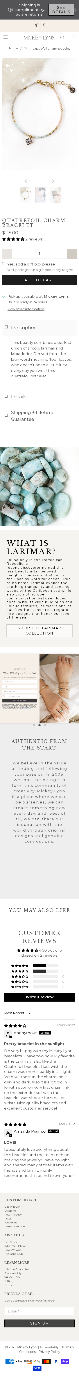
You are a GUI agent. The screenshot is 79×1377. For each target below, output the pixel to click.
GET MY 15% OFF (19, 701)
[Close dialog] (77, 656)
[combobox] (4, 696)
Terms (30, 708)
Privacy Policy (25, 708)
